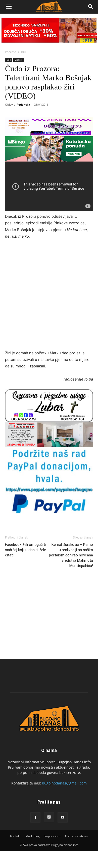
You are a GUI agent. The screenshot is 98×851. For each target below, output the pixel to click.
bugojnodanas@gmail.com (64, 783)
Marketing (32, 836)
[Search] (91, 7)
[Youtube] (63, 817)
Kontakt (15, 836)
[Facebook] (35, 817)
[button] (9, 7)
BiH (23, 52)
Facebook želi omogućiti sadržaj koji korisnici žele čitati (25, 549)
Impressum (52, 836)
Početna (10, 52)
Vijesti (18, 59)
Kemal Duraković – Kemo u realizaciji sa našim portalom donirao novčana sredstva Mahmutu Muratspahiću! (71, 555)
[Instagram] (49, 817)
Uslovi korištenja (76, 836)
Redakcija (23, 104)
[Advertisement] (49, 295)
